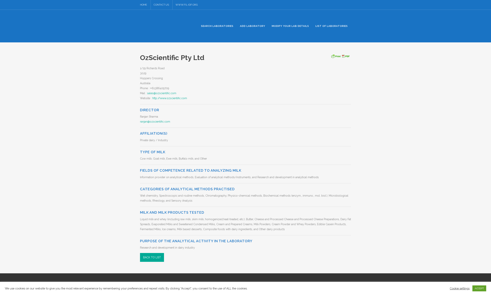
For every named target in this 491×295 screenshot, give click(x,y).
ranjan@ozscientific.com (155, 121)
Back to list (152, 257)
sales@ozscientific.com (161, 93)
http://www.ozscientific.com (169, 98)
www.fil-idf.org (186, 4)
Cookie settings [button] (460, 288)
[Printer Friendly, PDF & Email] (340, 55)
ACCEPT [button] (479, 288)
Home (143, 4)
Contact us (161, 4)
